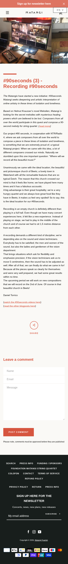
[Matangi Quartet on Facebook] (28, 531)
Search (11, 463)
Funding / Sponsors (49, 463)
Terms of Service (49, 473)
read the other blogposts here (19, 306)
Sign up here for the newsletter (34, 498)
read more (44, 126)
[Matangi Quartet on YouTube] (39, 531)
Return (36, 487)
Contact (28, 473)
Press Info (52, 487)
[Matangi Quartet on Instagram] (34, 531)
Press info (26, 463)
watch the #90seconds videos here (22, 302)
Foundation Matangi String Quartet (34, 468)
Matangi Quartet (41, 540)
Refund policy (34, 479)
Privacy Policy (18, 487)
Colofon (13, 473)
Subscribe (51, 514)
